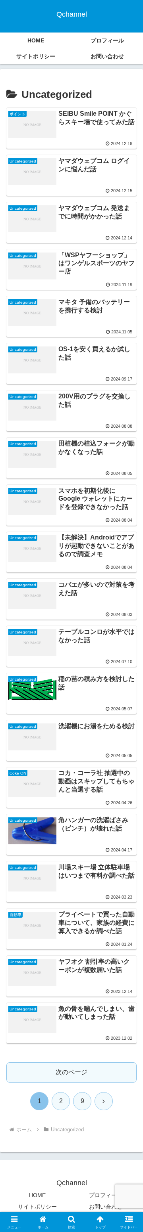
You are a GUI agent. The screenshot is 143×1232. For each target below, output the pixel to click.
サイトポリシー (37, 1206)
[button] (128, 1042)
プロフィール (105, 1195)
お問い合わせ (105, 1206)
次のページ (71, 1072)
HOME (37, 1195)
